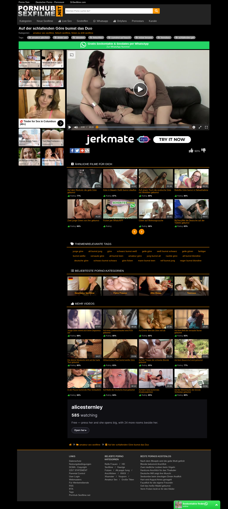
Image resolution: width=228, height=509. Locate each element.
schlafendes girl (186, 37)
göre (109, 251)
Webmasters (75, 479)
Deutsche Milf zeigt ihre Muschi (155, 473)
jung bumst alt (154, 256)
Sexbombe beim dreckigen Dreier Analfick (160, 476)
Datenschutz (75, 461)
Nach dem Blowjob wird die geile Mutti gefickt (162, 461)
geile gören (187, 251)
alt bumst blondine (192, 256)
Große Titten (128, 479)
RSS (71, 485)
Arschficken (110, 473)
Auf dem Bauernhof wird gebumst (188, 360)
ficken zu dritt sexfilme (82, 33)
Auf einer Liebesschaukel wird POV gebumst (118, 331)
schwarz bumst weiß (127, 251)
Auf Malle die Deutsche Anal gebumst (119, 390)
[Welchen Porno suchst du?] (156, 11)
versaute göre (97, 256)
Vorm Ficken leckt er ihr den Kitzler (157, 489)
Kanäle (153, 21)
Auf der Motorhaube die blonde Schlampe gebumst (187, 391)
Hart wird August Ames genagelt (156, 479)
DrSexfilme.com (78, 2)
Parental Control (77, 473)
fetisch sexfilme (62, 33)
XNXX (123, 473)
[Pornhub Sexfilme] (40, 16)
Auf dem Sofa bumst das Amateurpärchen (149, 391)
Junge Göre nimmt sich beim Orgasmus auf (84, 331)
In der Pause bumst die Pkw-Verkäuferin (84, 390)
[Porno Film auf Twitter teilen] (77, 150)
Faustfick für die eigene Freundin (156, 482)
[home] (70, 444)
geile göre (147, 251)
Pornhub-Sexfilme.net (79, 495)
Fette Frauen (120, 293)
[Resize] (200, 127)
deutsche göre (81, 260)
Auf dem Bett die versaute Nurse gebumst (188, 331)
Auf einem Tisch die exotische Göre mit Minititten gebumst (155, 191)
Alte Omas (155, 293)
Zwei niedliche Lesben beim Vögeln (157, 467)
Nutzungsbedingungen (80, 464)
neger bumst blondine (190, 260)
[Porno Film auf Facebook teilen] (72, 150)
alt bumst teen (116, 256)
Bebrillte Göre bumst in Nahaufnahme (191, 190)
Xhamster (109, 476)
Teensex (191, 293)
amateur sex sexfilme (43, 33)
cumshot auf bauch (120, 37)
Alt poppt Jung (123, 470)
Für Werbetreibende (79, 482)
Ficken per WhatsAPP (113, 220)
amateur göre (135, 256)
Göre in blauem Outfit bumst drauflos (119, 190)
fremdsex (165, 37)
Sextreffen (82, 21)
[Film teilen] (82, 150)
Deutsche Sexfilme (84, 293)
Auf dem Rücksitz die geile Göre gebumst (82, 191)
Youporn (122, 476)
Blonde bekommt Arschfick (153, 464)
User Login (74, 476)
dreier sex (62, 37)
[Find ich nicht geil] (203, 151)
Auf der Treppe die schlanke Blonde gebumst (154, 361)
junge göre (78, 251)
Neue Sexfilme (45, 21)
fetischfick (97, 37)
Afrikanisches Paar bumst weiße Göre (119, 360)
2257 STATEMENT (78, 470)
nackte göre (171, 256)
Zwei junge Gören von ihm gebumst (83, 220)
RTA (71, 489)
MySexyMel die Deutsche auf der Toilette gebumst (189, 221)
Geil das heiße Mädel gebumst (155, 485)
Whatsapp (102, 21)
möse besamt (145, 37)
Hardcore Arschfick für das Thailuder (158, 470)
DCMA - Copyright (78, 467)
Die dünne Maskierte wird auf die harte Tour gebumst (83, 361)
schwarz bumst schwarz (105, 260)
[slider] (81, 117)
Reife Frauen (111, 464)
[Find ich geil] (191, 151)
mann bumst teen (146, 260)
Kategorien (26, 21)
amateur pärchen (40, 37)
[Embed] (87, 150)
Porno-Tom (24, 2)
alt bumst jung (95, 251)
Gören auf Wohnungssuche (151, 220)
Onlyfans (121, 21)
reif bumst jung (167, 260)
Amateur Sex (111, 479)
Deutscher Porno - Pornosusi (50, 2)
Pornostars (138, 21)
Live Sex (66, 21)
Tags (71, 492)
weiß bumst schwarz (167, 251)
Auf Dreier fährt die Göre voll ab (152, 330)
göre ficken (127, 260)
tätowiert (79, 37)
